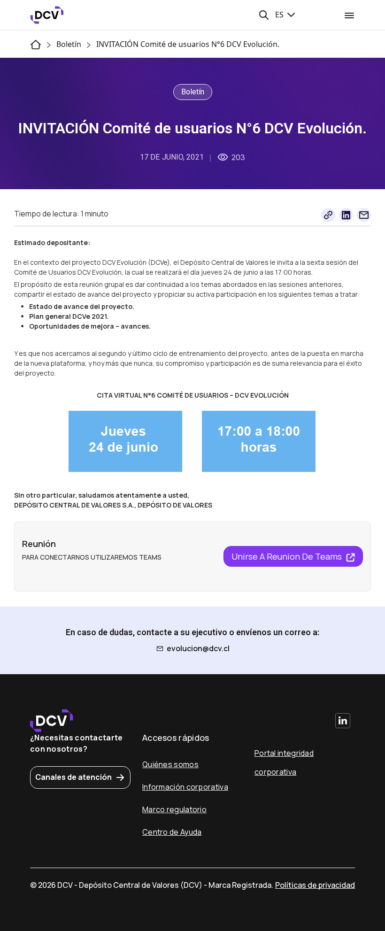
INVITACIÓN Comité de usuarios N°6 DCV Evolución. (187, 44)
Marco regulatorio (174, 809)
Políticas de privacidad (315, 885)
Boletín (68, 44)
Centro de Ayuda (172, 832)
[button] (264, 15)
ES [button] (280, 14)
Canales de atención (73, 777)
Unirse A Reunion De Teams (287, 556)
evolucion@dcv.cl (198, 648)
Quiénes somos (170, 764)
